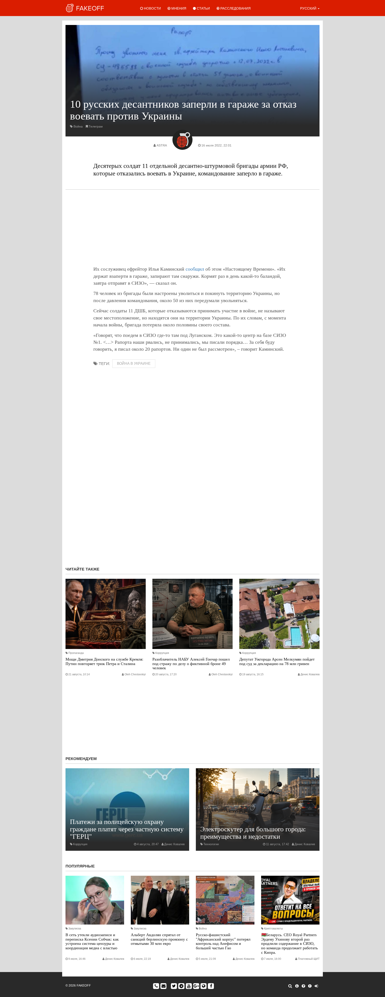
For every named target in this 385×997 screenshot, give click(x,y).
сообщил (195, 269)
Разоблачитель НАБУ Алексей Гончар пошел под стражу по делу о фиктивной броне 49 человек (191, 663)
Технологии (211, 844)
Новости (152, 8)
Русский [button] (308, 8)
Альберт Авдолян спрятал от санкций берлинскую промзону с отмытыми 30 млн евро (159, 939)
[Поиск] (290, 986)
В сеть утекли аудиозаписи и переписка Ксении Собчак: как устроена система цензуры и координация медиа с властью (92, 941)
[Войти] (316, 986)
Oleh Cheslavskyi (135, 674)
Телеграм (96, 126)
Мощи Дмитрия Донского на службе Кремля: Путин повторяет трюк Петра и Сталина (104, 661)
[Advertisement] (192, 227)
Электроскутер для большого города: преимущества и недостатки (253, 832)
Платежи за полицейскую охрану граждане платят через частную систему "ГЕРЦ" (127, 829)
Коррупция (162, 653)
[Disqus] (192, 503)
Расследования (235, 8)
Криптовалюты (273, 928)
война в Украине (134, 363)
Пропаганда (76, 653)
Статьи (203, 8)
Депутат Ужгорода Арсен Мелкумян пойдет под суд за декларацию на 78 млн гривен (277, 661)
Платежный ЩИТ (308, 958)
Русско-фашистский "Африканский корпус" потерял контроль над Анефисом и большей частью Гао (223, 941)
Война (78, 126)
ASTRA (162, 145)
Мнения (178, 8)
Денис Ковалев (310, 674)
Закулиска (74, 928)
